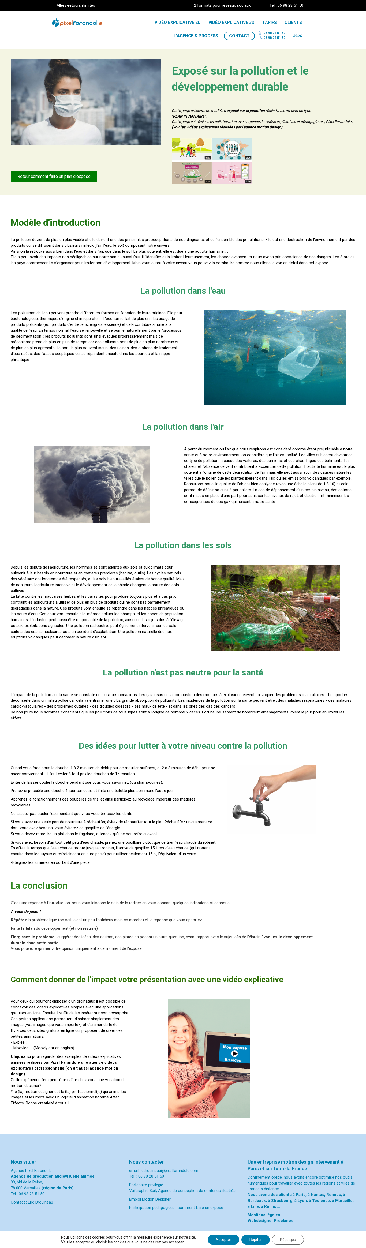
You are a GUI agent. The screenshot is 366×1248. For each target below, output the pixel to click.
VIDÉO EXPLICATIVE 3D (231, 22)
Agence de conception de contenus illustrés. (197, 1190)
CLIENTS (293, 22)
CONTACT (239, 35)
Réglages (288, 1240)
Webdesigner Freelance (270, 1220)
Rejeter (255, 1240)
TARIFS (269, 22)
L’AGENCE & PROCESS (196, 35)
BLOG (297, 36)
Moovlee (20, 1047)
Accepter (223, 1240)
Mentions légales (264, 1214)
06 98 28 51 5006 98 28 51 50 (274, 35)
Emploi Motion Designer (150, 1199)
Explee (19, 1042)
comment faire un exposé (200, 1207)
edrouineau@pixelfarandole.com (169, 1170)
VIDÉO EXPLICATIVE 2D (178, 22)
